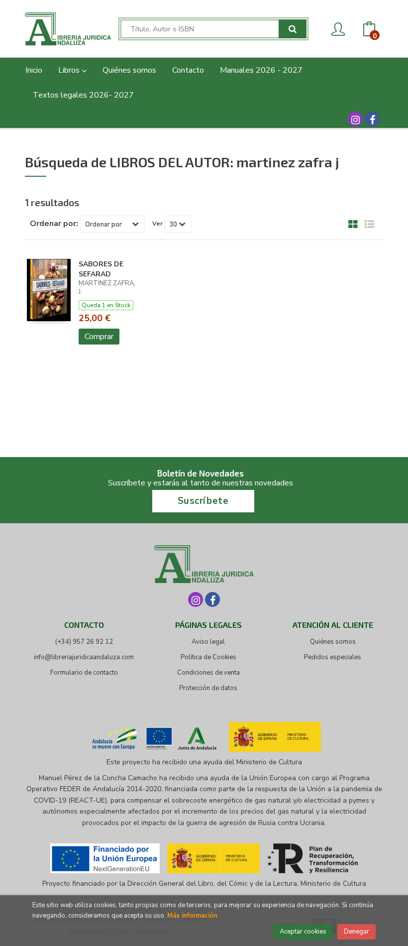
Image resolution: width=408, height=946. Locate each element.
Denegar (356, 931)
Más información (192, 915)
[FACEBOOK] (372, 119)
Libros (70, 70)
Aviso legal (208, 641)
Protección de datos (208, 688)
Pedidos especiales (332, 657)
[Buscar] (292, 28)
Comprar (99, 336)
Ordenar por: (54, 224)
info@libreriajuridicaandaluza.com (84, 657)
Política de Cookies (208, 657)
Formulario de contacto (84, 672)
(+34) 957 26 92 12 (84, 641)
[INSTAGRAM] (355, 119)
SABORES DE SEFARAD (101, 269)
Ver (157, 224)
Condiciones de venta (208, 672)
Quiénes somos (333, 641)
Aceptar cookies (303, 931)
